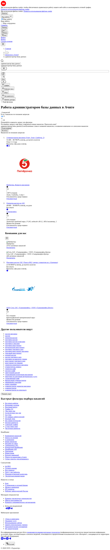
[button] (3, 37)
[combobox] (11, 63)
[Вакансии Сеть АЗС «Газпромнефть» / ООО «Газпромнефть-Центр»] (57, 289)
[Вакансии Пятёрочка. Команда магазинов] (57, 165)
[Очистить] (4, 68)
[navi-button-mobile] (3, 44)
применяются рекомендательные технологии (43, 532)
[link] (4, 32)
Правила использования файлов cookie (38, 11)
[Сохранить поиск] (3, 74)
